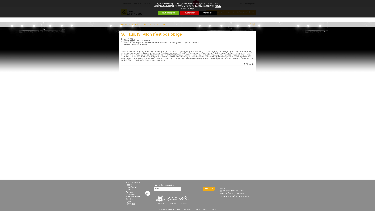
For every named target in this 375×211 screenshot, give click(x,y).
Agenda (129, 192)
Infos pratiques (133, 197)
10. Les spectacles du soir (155, 24)
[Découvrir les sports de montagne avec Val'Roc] (184, 198)
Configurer (208, 13)
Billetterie (130, 194)
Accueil (124, 24)
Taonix (214, 209)
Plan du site (187, 209)
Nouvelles (130, 204)
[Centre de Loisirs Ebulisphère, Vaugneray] (160, 198)
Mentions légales (201, 209)
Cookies (218, 7)
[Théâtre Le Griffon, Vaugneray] (172, 198)
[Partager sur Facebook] (244, 64)
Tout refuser (189, 13)
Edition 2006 (136, 24)
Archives (130, 199)
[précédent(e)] (251, 24)
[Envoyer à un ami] (253, 64)
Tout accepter (168, 13)
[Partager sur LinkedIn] (250, 64)
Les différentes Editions (132, 188)
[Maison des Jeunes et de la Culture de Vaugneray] (147, 193)
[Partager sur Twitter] (247, 64)
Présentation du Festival (133, 184)
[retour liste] (254, 24)
